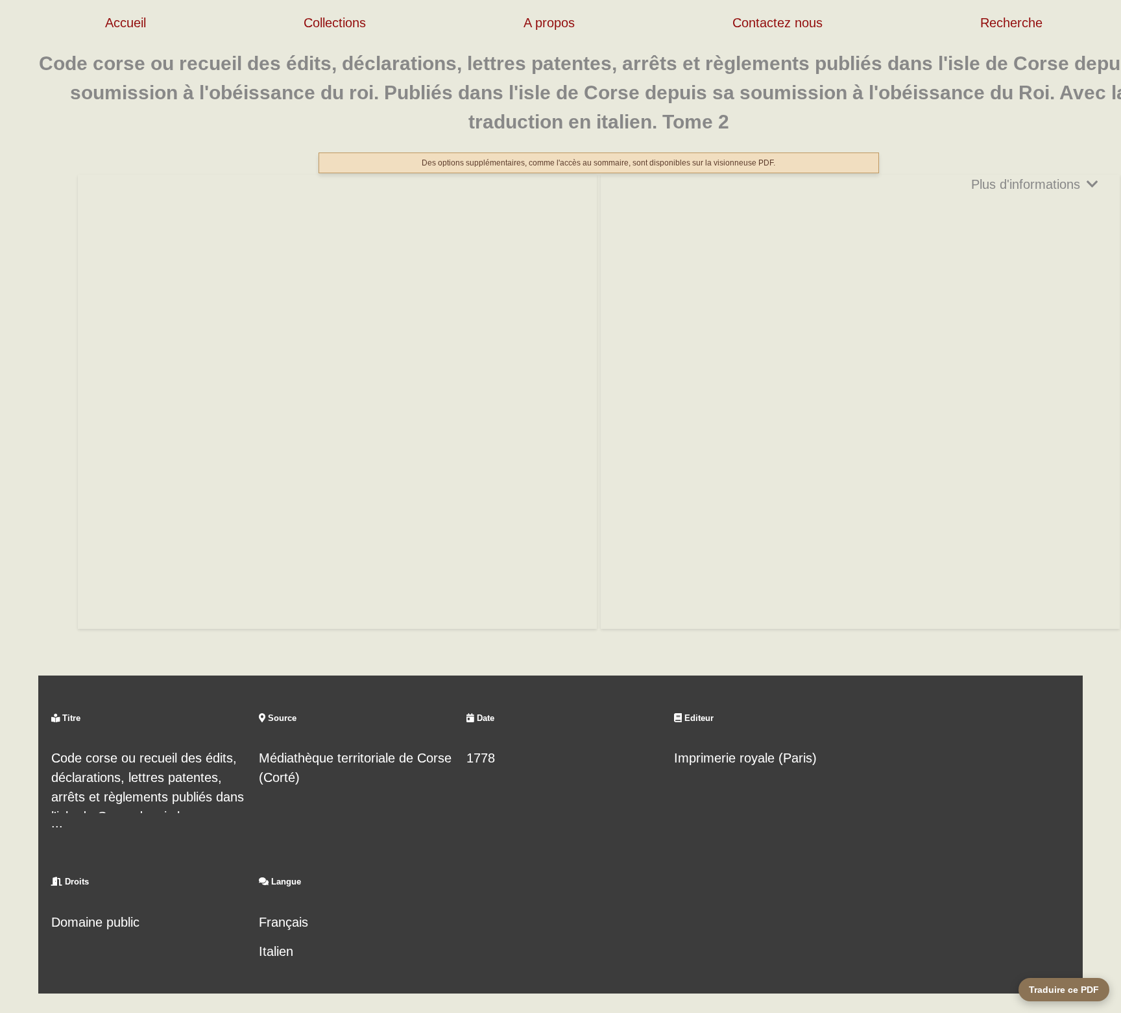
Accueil (125, 23)
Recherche (1011, 23)
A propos (549, 23)
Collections (335, 23)
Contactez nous (777, 23)
